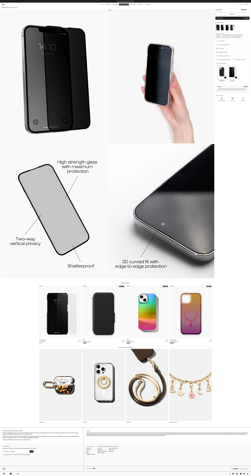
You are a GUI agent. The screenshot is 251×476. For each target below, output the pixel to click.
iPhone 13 (186, 432)
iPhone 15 (141, 432)
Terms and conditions (113, 448)
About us (99, 448)
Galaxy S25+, (176, 434)
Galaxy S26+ (154, 434)
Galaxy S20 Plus (121, 435)
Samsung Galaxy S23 (207, 434)
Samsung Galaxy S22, (228, 434)
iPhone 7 (120, 434)
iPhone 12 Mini (226, 432)
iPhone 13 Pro (190, 432)
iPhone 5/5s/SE (143, 434)
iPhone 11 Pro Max (232, 432)
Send (31, 451)
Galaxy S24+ (193, 434)
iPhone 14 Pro (168, 432)
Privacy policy (111, 449)
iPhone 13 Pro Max (197, 432)
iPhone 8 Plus (116, 434)
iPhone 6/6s (130, 434)
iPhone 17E (109, 432)
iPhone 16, (118, 432)
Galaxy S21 (97, 435)
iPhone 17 (88, 432)
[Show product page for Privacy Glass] (217, 27)
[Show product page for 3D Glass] (232, 27)
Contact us (88, 449)
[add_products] (225, 77)
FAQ (87, 451)
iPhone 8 (111, 434)
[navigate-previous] (212, 311)
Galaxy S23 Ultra (220, 434)
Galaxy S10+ (139, 435)
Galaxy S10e (144, 435)
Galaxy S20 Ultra (128, 435)
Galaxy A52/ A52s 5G (90, 435)
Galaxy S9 (149, 435)
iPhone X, (100, 434)
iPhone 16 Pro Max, (135, 432)
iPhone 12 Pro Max (219, 432)
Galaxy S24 (188, 434)
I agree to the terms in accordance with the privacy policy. (17, 454)
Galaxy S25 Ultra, (182, 434)
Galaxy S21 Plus (103, 435)
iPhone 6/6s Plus (136, 434)
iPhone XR (96, 434)
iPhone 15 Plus (151, 432)
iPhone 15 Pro (145, 432)
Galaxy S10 (134, 435)
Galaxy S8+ (163, 435)
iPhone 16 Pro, (123, 432)
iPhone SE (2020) (105, 434)
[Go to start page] (3, 4)
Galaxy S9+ (154, 435)
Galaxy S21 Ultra (109, 435)
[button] (240, 468)
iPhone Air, (105, 432)
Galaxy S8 (158, 435)
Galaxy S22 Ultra (243, 434)
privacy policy (27, 454)
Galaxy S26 (149, 434)
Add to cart (232, 18)
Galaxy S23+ (214, 434)
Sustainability (100, 449)
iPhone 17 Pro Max (99, 432)
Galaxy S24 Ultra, (199, 434)
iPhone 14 (163, 432)
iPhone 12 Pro (209, 432)
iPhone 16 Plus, (129, 432)
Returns (87, 452)
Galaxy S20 (115, 435)
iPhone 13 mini (204, 432)
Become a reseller (101, 452)
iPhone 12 (214, 432)
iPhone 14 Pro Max (180, 432)
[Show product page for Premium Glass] (222, 27)
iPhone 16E (114, 432)
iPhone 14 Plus (174, 432)
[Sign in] (240, 4)
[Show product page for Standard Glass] (227, 27)
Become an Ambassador (102, 451)
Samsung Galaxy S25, (168, 434)
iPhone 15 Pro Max (157, 432)
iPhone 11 (243, 432)
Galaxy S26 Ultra (160, 434)
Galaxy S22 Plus (236, 434)
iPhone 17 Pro (92, 432)
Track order (88, 448)
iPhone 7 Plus (125, 434)
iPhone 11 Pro (238, 432)
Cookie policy (111, 451)
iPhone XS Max (91, 434)
